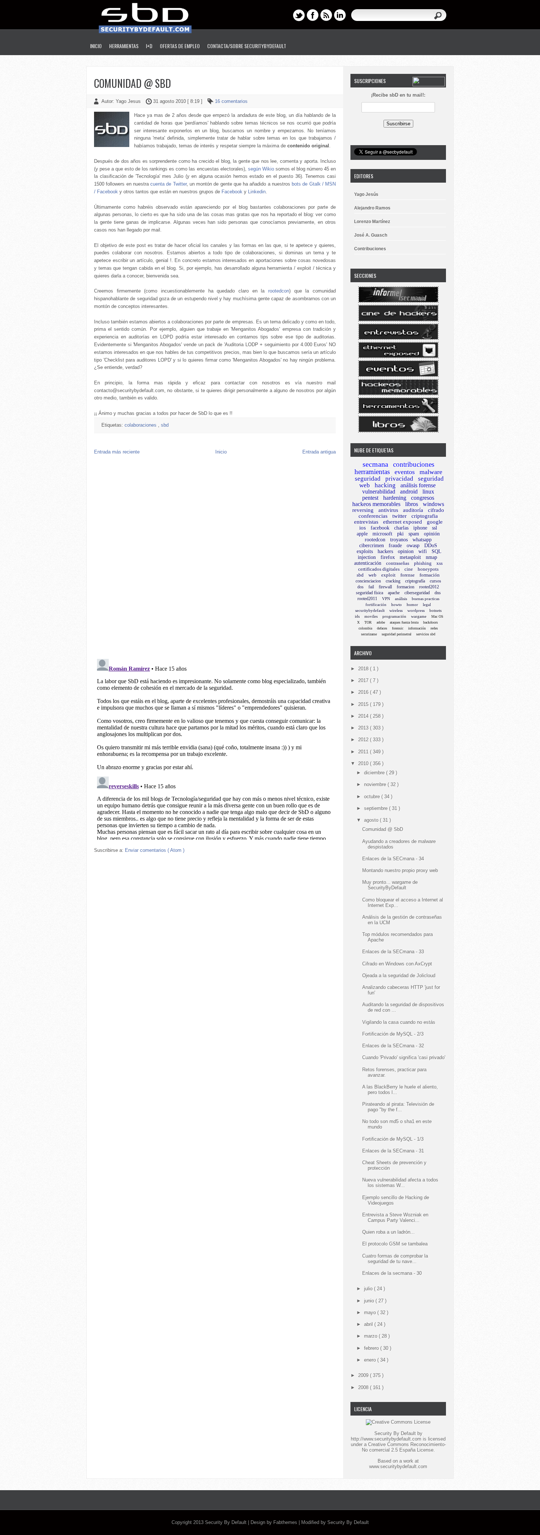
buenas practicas (425, 598)
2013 (364, 728)
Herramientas (123, 46)
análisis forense (418, 485)
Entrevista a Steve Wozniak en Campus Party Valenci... (395, 1217)
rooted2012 (429, 586)
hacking (385, 485)
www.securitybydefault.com (398, 1466)
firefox (388, 557)
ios (362, 528)
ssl (434, 528)
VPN (386, 598)
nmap (431, 557)
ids (357, 616)
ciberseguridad (417, 592)
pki (400, 534)
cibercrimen (371, 545)
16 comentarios (231, 101)
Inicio (96, 46)
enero (370, 1360)
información (417, 628)
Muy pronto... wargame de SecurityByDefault (390, 884)
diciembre (375, 772)
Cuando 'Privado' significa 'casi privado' (403, 1057)
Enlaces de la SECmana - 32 (393, 1045)
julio (369, 1288)
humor (412, 604)
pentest (370, 498)
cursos (435, 581)
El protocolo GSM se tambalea (395, 1244)
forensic (397, 628)
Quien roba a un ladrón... (388, 1232)
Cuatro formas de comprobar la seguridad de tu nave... (395, 1258)
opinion (406, 551)
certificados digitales (379, 569)
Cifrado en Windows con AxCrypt (397, 963)
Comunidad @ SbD (132, 83)
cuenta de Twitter (168, 184)
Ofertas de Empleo (180, 46)
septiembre (376, 808)
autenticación (367, 563)
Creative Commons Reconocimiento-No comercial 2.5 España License (404, 1447)
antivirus (388, 510)
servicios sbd (425, 634)
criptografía (415, 581)
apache (394, 592)
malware (431, 472)
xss (439, 563)
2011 (364, 751)
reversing (363, 510)
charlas (401, 528)
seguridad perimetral (396, 634)
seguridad (368, 478)
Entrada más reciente (117, 452)
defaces (382, 628)
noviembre (376, 784)
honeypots (428, 569)
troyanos (399, 539)
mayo (370, 1312)
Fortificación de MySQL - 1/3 (393, 1139)
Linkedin (257, 191)
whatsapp (422, 539)
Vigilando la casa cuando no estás (398, 1022)
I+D (149, 46)
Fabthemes (286, 1522)
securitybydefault (370, 610)
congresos (422, 498)
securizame (369, 634)
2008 (364, 1387)
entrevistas (366, 522)
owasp (413, 545)
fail (371, 586)
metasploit (410, 557)
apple (362, 534)
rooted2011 (367, 598)
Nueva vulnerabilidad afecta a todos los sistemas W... (400, 1182)
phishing (423, 563)
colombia (365, 628)
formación (430, 575)
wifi (422, 551)
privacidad (399, 478)
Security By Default (226, 1522)
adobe (381, 622)
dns (438, 592)
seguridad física (369, 592)
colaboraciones (141, 425)
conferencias (373, 516)
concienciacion (368, 581)
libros (411, 504)
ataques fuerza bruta (404, 622)
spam (413, 534)
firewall (385, 586)
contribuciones (413, 464)
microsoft (382, 534)
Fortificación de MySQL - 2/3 (393, 1034)
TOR (368, 622)
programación (394, 616)
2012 (364, 739)
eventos (405, 472)
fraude (395, 545)
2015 (364, 704)
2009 (364, 1375)
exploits (365, 551)
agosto (372, 820)
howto (396, 604)
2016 (364, 692)
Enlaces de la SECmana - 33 (393, 951)
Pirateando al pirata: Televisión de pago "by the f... (398, 1106)
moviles (371, 616)
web (372, 575)
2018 (364, 668)
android (409, 491)
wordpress (416, 610)
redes (434, 628)
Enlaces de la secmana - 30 (392, 1273)
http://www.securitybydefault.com (386, 1439)
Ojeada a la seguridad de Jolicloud (398, 975)
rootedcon (278, 291)
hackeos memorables (376, 504)
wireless (396, 610)
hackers (385, 551)
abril (369, 1324)
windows (433, 504)
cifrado (436, 510)
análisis (401, 598)
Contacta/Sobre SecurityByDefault (246, 46)
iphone (420, 528)
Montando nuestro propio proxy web (400, 870)
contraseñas (397, 563)
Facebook (232, 191)
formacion (405, 586)
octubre (372, 796)
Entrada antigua (319, 452)
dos (360, 586)
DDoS (430, 545)
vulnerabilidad (378, 491)
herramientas (372, 472)
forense (407, 575)
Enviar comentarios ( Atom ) (154, 850)
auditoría (413, 510)
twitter (399, 516)
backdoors (430, 622)
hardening (394, 498)
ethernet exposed (402, 522)
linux (428, 491)
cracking (393, 581)
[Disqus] (215, 558)
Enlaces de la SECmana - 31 (393, 1151)
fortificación (376, 604)
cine (408, 569)
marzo (371, 1336)
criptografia (424, 516)
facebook (380, 528)
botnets (435, 610)
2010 (364, 763)
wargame (418, 616)
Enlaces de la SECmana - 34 (393, 858)
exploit (388, 575)
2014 (364, 716)
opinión (432, 534)
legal (427, 604)
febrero (372, 1348)
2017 (364, 680)
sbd (165, 425)
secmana (375, 464)
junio (369, 1300)
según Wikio (261, 169)
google (435, 522)
